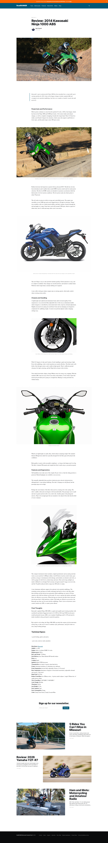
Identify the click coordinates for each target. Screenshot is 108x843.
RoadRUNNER (21, 5)
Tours (31, 5)
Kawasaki (40, 646)
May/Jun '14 (34, 17)
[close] (107, 2)
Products (44, 5)
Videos (56, 5)
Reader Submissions (66, 835)
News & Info (50, 5)
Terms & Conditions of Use (83, 835)
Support (48, 835)
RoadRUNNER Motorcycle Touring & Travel (24, 835)
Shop (60, 5)
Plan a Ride (59, 835)
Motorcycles (37, 5)
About (44, 835)
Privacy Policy (74, 835)
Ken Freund (39, 28)
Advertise (53, 835)
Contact (40, 835)
